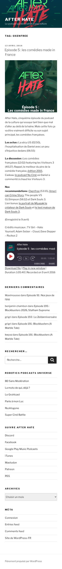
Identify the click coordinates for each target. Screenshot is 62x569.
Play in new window (33, 268)
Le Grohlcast (12, 394)
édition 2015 (35, 170)
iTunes (9, 455)
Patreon (9, 469)
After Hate (19, 19)
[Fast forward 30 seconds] (35, 258)
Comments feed (14, 531)
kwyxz (8, 334)
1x (26, 258)
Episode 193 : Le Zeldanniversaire (37, 317)
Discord (9, 435)
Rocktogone (12, 408)
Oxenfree (34, 191)
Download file (13, 268)
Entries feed (12, 524)
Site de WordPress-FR (18, 538)
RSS (7, 476)
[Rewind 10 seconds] (19, 258)
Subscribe (39, 263)
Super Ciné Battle (15, 414)
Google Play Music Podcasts (21, 449)
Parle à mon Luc (14, 401)
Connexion (11, 517)
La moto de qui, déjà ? (17, 387)
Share (52, 263)
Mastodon (11, 462)
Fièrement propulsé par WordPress (23, 561)
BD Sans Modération (17, 381)
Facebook (10, 442)
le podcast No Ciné (26, 175)
